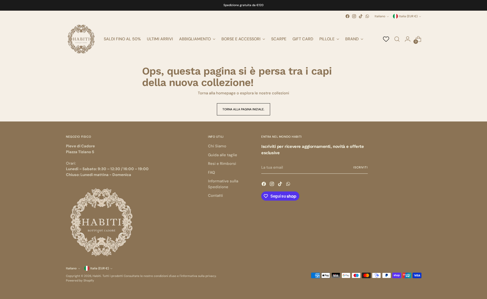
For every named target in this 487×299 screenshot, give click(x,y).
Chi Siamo (217, 146)
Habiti (97, 276)
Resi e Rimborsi (222, 163)
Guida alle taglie (222, 154)
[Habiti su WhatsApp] (367, 16)
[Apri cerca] (397, 39)
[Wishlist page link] (386, 39)
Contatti (215, 195)
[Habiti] (81, 39)
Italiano (380, 16)
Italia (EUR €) (408, 16)
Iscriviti (360, 167)
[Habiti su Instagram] (354, 16)
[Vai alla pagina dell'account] (408, 39)
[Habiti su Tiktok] (360, 16)
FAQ (211, 172)
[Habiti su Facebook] (347, 16)
